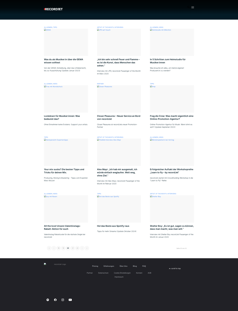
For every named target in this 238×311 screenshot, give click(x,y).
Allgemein (48, 27)
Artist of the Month (105, 27)
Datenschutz (103, 273)
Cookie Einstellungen (122, 273)
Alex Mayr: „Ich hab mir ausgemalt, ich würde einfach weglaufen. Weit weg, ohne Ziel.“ (117, 172)
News (161, 27)
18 (58, 248)
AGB (149, 273)
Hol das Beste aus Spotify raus (113, 226)
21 (73, 248)
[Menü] (192, 7)
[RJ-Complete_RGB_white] (53, 7)
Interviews (119, 27)
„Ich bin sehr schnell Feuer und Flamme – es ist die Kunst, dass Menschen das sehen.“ (118, 62)
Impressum (119, 277)
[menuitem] (188, 7)
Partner (100, 84)
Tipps (55, 27)
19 (63, 248)
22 (77, 248)
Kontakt (139, 273)
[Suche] (188, 7)
